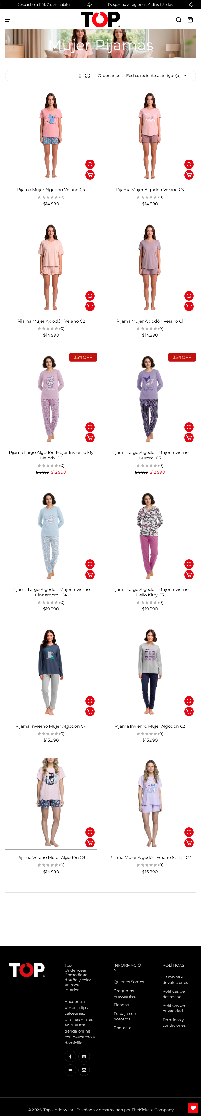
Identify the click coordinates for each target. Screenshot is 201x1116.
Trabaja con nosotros (125, 1016)
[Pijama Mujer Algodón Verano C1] (150, 267)
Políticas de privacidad (174, 1008)
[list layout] (81, 75)
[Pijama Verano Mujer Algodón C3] (51, 804)
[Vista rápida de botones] (90, 164)
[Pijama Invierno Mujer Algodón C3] (150, 672)
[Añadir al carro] (90, 175)
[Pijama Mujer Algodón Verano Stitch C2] (150, 804)
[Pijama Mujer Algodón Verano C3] (150, 136)
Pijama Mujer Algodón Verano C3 (150, 189)
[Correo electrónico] (84, 1070)
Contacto (122, 1027)
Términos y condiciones (174, 1022)
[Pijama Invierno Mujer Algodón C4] (51, 672)
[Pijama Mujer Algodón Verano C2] (51, 267)
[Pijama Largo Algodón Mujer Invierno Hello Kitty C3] (150, 535)
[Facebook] (70, 1056)
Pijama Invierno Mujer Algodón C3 (150, 726)
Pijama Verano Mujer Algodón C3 (51, 857)
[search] (178, 19)
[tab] (9, 178)
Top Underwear (59, 1109)
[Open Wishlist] (193, 1108)
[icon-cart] (190, 19)
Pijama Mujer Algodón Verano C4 (51, 189)
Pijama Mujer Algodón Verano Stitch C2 (150, 857)
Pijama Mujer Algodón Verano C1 (149, 321)
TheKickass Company (153, 1109)
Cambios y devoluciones (175, 979)
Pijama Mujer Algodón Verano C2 (51, 321)
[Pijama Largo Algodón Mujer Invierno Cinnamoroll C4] (51, 535)
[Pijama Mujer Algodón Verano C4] (51, 136)
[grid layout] (87, 75)
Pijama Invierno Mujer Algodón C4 (51, 726)
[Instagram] (84, 1056)
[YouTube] (70, 1070)
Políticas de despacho (174, 994)
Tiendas (121, 1004)
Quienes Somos (129, 981)
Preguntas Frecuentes (125, 993)
